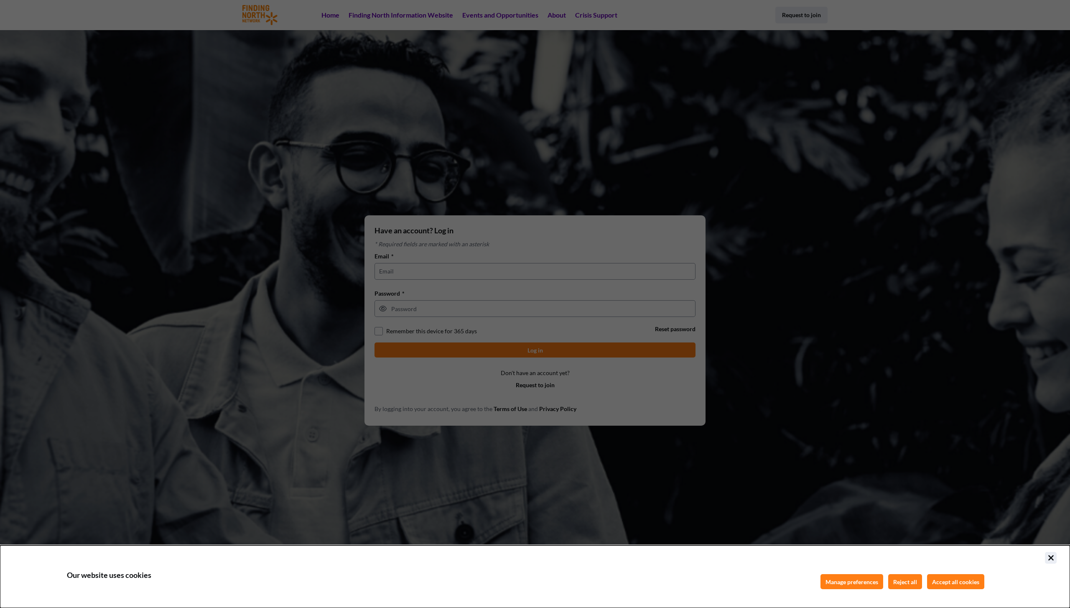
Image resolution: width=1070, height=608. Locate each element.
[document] (535, 576)
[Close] (1051, 558)
